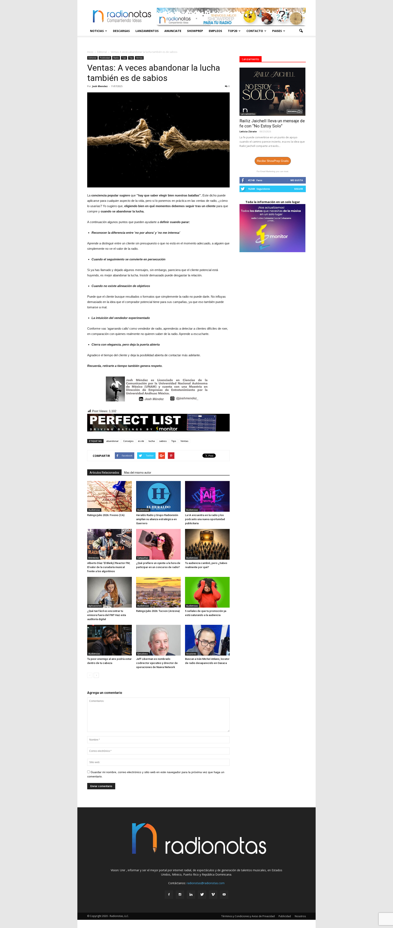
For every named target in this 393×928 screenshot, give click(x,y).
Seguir (298, 188)
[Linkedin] (191, 895)
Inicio (90, 52)
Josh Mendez (100, 86)
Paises (277, 31)
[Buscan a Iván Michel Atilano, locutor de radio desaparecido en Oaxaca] (207, 640)
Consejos (128, 440)
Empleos (215, 31)
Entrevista (93, 557)
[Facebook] (169, 895)
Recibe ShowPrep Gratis (273, 160)
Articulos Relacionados (104, 472)
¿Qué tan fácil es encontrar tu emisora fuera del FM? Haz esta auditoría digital (106, 615)
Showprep (195, 31)
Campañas (142, 557)
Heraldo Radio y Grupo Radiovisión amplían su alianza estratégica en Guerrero (157, 519)
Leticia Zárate (248, 131)
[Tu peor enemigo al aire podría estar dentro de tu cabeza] (109, 640)
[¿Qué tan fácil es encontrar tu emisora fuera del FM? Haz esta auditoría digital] (109, 592)
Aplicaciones (95, 605)
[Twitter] (202, 895)
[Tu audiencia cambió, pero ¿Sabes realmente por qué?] (207, 544)
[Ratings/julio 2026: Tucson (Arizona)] (158, 592)
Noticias (97, 31)
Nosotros (300, 916)
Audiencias (94, 509)
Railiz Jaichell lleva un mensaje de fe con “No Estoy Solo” (272, 123)
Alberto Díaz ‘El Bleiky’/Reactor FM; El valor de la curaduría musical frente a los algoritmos (108, 567)
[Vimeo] (213, 895)
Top (131, 57)
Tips (124, 57)
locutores (191, 653)
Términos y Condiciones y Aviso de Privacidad (248, 916)
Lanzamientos (147, 31)
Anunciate (172, 31)
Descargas (121, 31)
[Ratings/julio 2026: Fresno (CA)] (109, 496)
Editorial (92, 57)
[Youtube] (224, 895)
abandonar (112, 440)
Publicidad (105, 57)
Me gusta (296, 180)
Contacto (254, 31)
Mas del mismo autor (137, 472)
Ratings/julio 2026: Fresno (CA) (105, 515)
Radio (116, 57)
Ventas (139, 57)
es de (141, 440)
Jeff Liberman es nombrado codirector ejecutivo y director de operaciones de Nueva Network (157, 663)
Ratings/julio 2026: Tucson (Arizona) (158, 611)
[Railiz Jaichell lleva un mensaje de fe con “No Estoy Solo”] (272, 92)
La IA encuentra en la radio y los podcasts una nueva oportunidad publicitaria (205, 519)
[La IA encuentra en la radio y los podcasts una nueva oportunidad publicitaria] (207, 496)
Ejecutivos (142, 653)
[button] (301, 31)
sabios (163, 440)
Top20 (232, 31)
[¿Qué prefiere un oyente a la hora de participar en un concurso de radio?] (158, 544)
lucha (152, 440)
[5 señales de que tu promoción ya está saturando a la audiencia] (207, 592)
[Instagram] (180, 895)
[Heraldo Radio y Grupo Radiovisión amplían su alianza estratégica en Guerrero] (158, 496)
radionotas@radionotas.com (206, 883)
